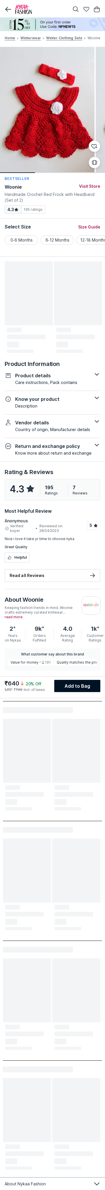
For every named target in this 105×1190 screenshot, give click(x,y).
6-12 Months (57, 239)
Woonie (13, 187)
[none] (52, 24)
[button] (8, 9)
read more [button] (13, 617)
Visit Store (89, 186)
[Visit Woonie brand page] (91, 605)
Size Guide (89, 226)
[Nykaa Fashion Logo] (41, 9)
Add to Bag (77, 686)
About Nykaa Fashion (25, 1183)
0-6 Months (21, 239)
